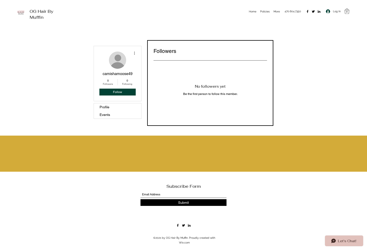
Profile (104, 107)
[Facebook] (307, 11)
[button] (347, 11)
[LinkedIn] (319, 11)
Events (105, 115)
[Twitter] (313, 11)
